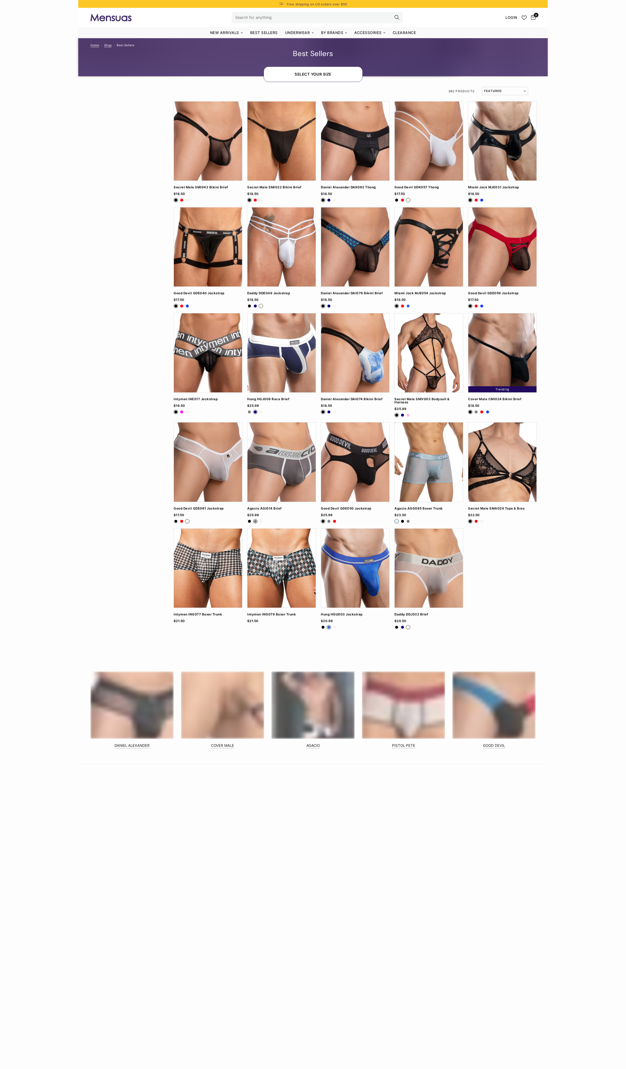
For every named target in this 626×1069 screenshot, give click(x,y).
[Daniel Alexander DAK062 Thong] (355, 141)
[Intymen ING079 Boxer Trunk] (281, 568)
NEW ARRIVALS (224, 32)
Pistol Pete (403, 745)
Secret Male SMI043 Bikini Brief (201, 187)
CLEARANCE (404, 32)
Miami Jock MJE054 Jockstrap (420, 293)
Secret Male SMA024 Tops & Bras (496, 508)
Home (94, 45)
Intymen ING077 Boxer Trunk (198, 614)
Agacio (313, 745)
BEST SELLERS (264, 32)
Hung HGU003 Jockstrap (342, 614)
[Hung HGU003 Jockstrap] (355, 568)
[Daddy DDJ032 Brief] (428, 568)
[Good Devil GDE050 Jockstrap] (355, 462)
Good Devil (494, 745)
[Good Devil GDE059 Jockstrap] (502, 247)
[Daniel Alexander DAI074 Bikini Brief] (355, 353)
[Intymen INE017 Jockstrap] (208, 353)
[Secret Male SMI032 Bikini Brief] (281, 141)
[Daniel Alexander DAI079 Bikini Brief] (355, 247)
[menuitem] (226, 32)
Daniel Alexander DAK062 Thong (348, 187)
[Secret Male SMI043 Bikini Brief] (208, 141)
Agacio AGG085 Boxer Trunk (418, 508)
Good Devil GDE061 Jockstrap (199, 508)
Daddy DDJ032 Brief (411, 614)
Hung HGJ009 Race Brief (268, 399)
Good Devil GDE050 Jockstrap (346, 508)
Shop (108, 45)
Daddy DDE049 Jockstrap (268, 293)
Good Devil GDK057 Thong (416, 187)
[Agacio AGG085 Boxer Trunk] (428, 462)
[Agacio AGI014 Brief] (281, 462)
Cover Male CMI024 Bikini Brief (494, 399)
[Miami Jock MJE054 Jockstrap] (428, 247)
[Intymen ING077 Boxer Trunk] (208, 568)
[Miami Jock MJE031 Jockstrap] (502, 141)
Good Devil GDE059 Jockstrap (493, 293)
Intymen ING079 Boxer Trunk (271, 614)
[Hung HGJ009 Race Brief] (281, 353)
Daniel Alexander (132, 745)
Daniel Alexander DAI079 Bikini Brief (352, 293)
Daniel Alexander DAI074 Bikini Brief (351, 399)
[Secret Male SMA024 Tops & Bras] (502, 462)
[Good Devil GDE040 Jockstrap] (208, 247)
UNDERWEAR (297, 32)
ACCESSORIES (368, 32)
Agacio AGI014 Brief (264, 508)
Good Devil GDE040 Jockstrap (199, 293)
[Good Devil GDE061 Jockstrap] (208, 462)
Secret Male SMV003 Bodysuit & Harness (422, 401)
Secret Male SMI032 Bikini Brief (274, 187)
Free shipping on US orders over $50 (317, 4)
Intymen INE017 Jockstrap (196, 399)
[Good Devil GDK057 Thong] (428, 141)
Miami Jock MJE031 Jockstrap (493, 187)
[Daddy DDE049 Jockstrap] (281, 247)
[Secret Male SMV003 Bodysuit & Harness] (428, 353)
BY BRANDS (332, 32)
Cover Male (222, 745)
